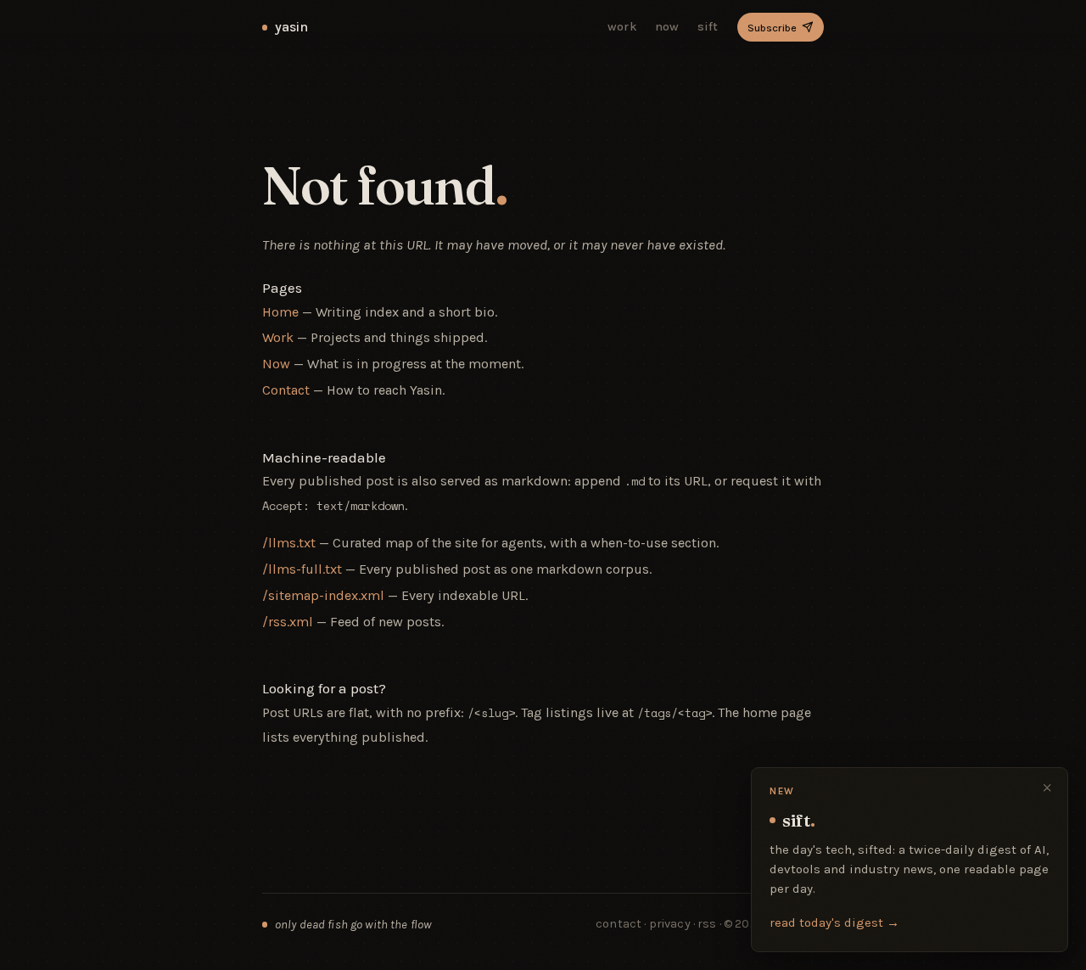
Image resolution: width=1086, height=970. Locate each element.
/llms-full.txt (302, 569)
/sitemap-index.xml (323, 595)
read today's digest (834, 922)
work (622, 27)
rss (708, 924)
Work (278, 337)
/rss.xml (287, 622)
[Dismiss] (1047, 788)
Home (280, 312)
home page (776, 712)
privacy (670, 924)
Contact (286, 390)
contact (618, 924)
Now (276, 364)
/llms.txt (289, 543)
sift (708, 27)
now (667, 27)
